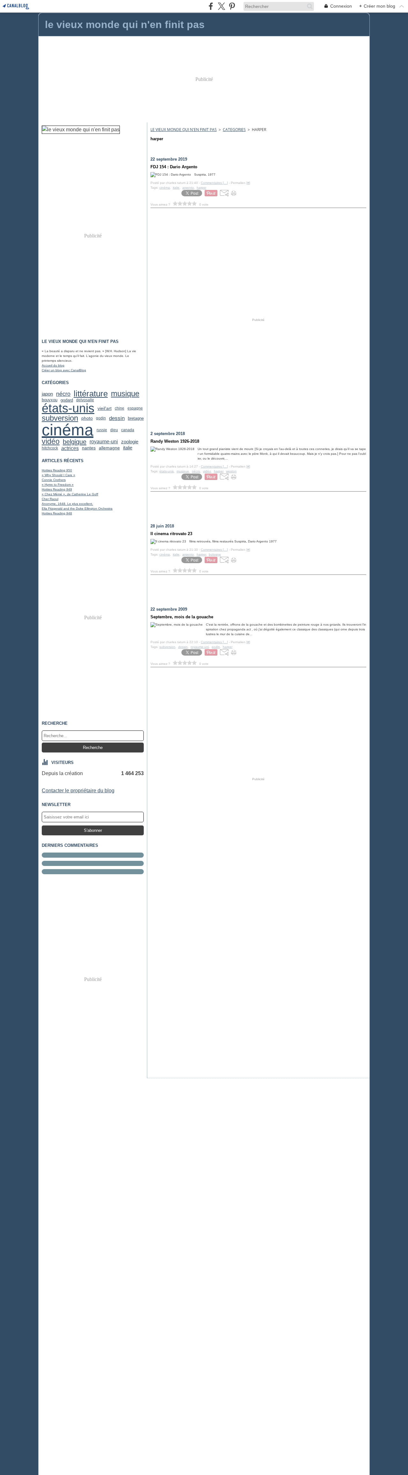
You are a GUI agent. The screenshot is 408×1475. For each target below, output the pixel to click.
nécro (63, 394)
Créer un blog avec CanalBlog (64, 370)
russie (102, 430)
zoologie (129, 442)
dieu (114, 430)
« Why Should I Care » (58, 475)
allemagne (109, 448)
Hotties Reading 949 (57, 489)
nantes (89, 448)
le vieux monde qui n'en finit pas (183, 129)
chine (119, 408)
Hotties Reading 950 (57, 470)
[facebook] (211, 6)
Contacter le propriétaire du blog (78, 790)
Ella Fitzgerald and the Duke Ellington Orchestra (77, 508)
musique (125, 394)
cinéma (67, 430)
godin (101, 418)
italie (127, 448)
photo (87, 418)
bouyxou (49, 400)
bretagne (136, 418)
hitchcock (50, 448)
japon (47, 393)
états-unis (68, 408)
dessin (117, 418)
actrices (70, 448)
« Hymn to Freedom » (58, 484)
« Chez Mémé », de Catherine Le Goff (70, 494)
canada (127, 430)
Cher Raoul (50, 499)
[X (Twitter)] (221, 6)
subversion (60, 418)
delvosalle (85, 400)
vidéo (51, 441)
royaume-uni (104, 441)
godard (67, 400)
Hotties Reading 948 (57, 513)
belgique (74, 442)
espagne (135, 408)
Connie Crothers (54, 480)
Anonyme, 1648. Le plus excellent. (67, 503)
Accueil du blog (53, 365)
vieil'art (105, 408)
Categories (234, 129)
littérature (91, 394)
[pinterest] (232, 6)
